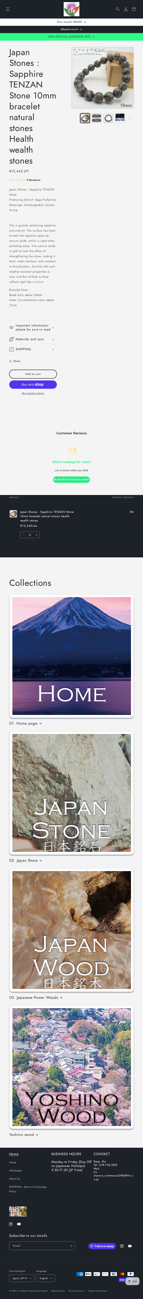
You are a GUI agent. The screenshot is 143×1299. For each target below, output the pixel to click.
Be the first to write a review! (71, 479)
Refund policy (58, 1290)
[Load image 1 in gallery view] (85, 118)
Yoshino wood (21, 1134)
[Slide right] (130, 118)
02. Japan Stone (23, 860)
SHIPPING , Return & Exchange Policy (28, 1189)
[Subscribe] (71, 1245)
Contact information (97, 1290)
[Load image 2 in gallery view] (96, 118)
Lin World (23, 1290)
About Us (14, 1179)
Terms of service (76, 1290)
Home (14, 1154)
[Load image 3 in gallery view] (108, 118)
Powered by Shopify (38, 1290)
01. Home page (23, 723)
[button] (8, 9)
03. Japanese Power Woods (33, 997)
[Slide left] (75, 118)
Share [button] (16, 361)
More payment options (33, 393)
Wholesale (15, 1170)
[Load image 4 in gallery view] (120, 118)
